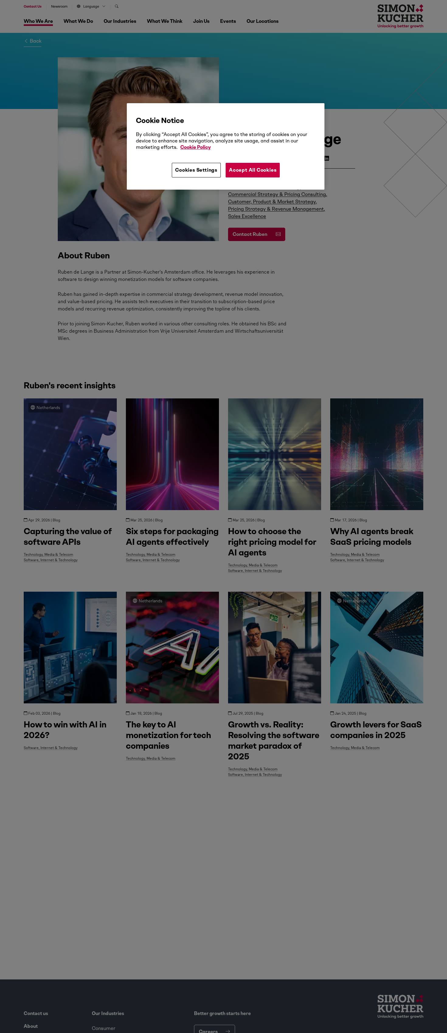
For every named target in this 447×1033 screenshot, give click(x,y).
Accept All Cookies (252, 170)
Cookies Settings (196, 170)
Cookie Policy (195, 147)
